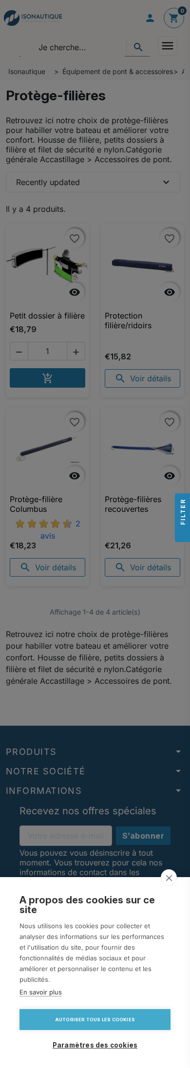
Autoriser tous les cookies (95, 1019)
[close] (169, 877)
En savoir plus (40, 992)
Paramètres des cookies (95, 1045)
